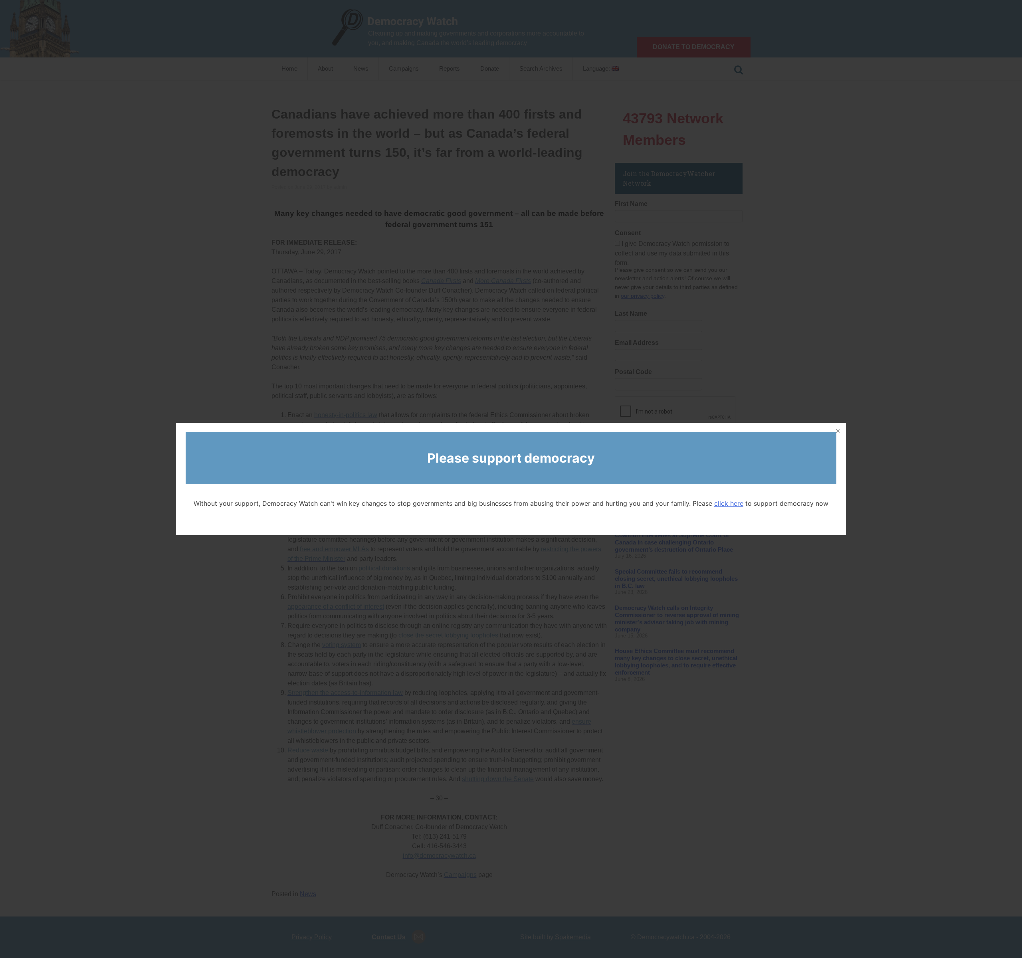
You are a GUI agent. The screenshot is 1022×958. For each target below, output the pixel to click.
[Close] (837, 431)
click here (728, 503)
